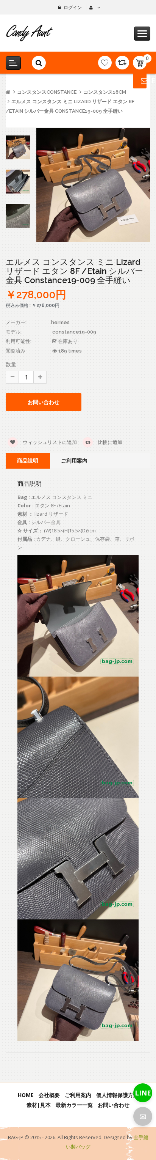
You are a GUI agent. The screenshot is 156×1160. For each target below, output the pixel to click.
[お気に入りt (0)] (105, 62)
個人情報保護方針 (117, 1095)
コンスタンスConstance (46, 92)
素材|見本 (39, 1104)
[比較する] (122, 62)
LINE (143, 1092)
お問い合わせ (113, 1104)
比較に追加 (109, 442)
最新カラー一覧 (74, 1104)
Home (26, 1095)
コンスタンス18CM (104, 92)
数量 (11, 364)
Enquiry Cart (140, 80)
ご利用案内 (74, 460)
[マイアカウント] (93, 7)
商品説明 (27, 460)
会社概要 (49, 1095)
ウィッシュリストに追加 (49, 442)
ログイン (73, 7)
